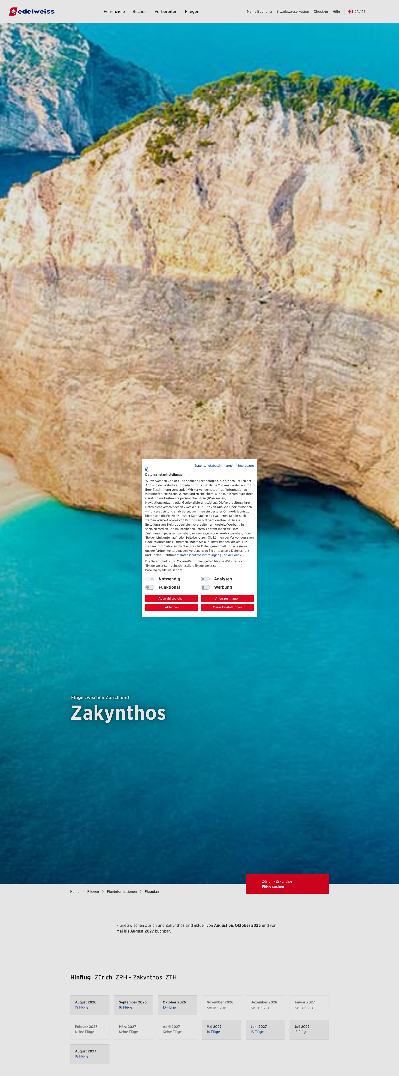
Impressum (246, 465)
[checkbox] (205, 579)
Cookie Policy (231, 555)
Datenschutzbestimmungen (214, 465)
